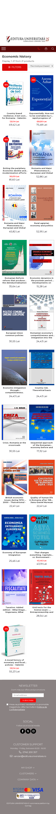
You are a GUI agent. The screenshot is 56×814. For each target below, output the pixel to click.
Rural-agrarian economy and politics (41, 224)
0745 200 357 (29, 752)
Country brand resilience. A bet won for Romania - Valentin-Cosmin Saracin (14, 115)
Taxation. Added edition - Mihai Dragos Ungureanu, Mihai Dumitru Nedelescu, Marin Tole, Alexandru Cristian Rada (14, 609)
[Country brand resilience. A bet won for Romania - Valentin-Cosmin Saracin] (14, 93)
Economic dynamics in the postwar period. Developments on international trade (41, 280)
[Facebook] (22, 731)
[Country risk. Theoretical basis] (42, 367)
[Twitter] (28, 731)
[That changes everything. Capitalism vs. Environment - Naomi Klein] (42, 532)
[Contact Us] (39, 49)
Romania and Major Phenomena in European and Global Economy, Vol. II (42, 170)
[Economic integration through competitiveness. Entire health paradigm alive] (14, 367)
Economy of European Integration (14, 553)
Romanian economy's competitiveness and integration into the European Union (41, 335)
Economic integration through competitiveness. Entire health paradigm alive (14, 390)
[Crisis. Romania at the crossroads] (14, 422)
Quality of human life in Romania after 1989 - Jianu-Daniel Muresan (41, 500)
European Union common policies (14, 334)
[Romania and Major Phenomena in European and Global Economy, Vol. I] (14, 203)
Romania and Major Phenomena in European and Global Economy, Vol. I (14, 225)
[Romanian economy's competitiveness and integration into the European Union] (42, 312)
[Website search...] (53, 49)
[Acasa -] (28, 39)
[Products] (3, 49)
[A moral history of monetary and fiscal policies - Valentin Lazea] (14, 641)
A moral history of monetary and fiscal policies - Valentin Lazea (14, 662)
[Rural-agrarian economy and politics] (42, 203)
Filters (15, 67)
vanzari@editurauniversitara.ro (29, 756)
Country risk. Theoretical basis (41, 389)
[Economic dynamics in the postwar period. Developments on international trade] (42, 257)
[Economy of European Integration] (14, 532)
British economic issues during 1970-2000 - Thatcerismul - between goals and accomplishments (14, 500)
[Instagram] (33, 731)
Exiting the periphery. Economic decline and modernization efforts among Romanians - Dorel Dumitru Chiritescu (14, 170)
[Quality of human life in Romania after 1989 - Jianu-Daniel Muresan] (42, 477)
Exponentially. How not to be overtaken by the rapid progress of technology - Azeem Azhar (41, 115)
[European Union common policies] (14, 312)
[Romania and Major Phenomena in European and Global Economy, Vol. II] (42, 148)
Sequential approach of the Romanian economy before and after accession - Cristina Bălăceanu (42, 445)
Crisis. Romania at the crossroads (14, 444)
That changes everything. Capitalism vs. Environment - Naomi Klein (42, 554)
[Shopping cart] (46, 49)
